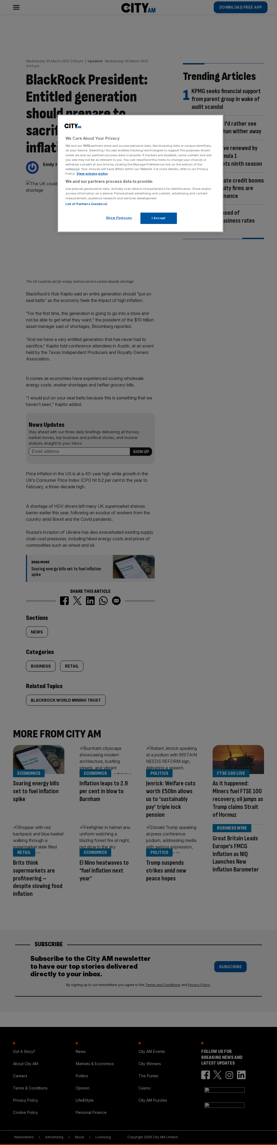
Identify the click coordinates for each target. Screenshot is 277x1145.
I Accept (159, 218)
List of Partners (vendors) (86, 204)
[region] (140, 173)
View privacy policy (92, 173)
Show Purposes (119, 218)
